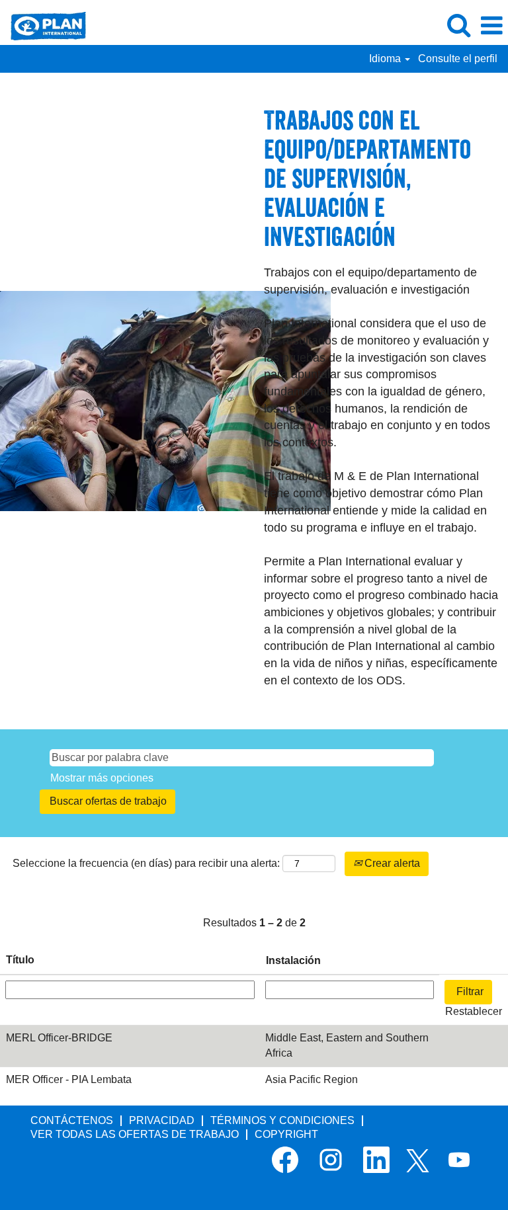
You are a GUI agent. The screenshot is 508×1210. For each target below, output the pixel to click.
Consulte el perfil (457, 58)
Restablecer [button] (473, 1011)
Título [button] (20, 959)
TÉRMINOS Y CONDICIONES (282, 1120)
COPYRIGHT (286, 1134)
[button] (491, 26)
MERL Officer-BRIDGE (59, 1037)
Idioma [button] (386, 58)
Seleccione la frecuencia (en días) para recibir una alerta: (146, 863)
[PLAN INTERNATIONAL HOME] (43, 25)
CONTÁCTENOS (71, 1120)
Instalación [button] (293, 960)
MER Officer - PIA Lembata (69, 1079)
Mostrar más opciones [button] (101, 778)
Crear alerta (391, 863)
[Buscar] (458, 25)
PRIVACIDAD (161, 1120)
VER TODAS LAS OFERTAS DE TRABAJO (134, 1134)
